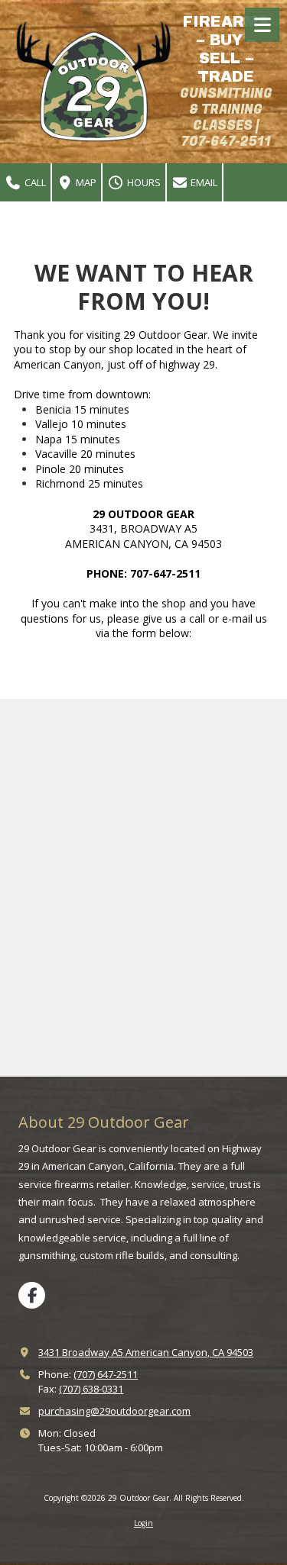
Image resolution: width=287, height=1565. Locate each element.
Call (34, 182)
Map (84, 182)
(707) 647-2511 (105, 1374)
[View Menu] (262, 25)
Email (202, 182)
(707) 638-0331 (91, 1389)
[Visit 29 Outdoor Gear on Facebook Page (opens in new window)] (31, 1295)
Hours (143, 182)
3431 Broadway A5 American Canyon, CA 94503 (145, 1352)
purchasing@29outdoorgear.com (114, 1411)
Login (143, 1523)
